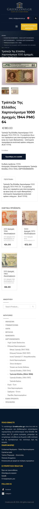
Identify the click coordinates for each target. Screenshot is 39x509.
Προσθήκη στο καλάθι (13, 157)
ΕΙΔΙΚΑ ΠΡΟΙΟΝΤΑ (11, 399)
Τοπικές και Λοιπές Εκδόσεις (19, 367)
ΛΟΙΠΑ (7, 329)
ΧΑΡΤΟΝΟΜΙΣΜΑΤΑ (26, 169)
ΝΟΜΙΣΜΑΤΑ (9, 336)
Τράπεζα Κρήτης (15, 381)
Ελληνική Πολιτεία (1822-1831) (20, 353)
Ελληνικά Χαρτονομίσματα (20, 166)
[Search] (33, 306)
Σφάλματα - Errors (14, 392)
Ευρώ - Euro (12, 385)
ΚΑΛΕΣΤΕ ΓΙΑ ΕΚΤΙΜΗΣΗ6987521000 (29, 27)
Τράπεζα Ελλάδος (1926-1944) (20, 371)
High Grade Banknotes (16, 343)
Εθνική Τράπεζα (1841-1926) (19, 350)
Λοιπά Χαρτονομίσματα (18, 360)
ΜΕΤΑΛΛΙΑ (9, 332)
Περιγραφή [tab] (8, 179)
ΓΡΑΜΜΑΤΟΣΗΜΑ (11, 325)
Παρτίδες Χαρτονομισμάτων (17, 395)
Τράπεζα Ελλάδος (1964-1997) (20, 378)
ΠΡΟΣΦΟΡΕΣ (10, 402)
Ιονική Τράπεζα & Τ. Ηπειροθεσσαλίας (23, 357)
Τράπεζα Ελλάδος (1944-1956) (21, 374)
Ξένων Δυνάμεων (15, 364)
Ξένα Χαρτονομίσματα (15, 388)
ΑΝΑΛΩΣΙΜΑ (9, 322)
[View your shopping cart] (29, 18)
